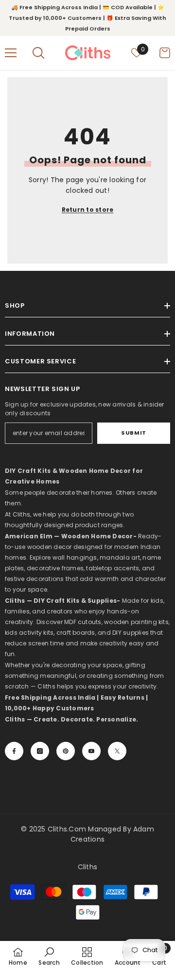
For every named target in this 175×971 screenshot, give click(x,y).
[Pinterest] (65, 751)
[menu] (11, 53)
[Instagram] (40, 751)
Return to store (88, 209)
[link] (48, 956)
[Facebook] (14, 751)
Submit (133, 433)
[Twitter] (117, 751)
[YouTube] (91, 751)
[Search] (38, 53)
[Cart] (164, 52)
